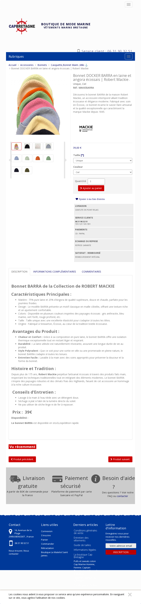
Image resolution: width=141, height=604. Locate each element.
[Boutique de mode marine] (25, 26)
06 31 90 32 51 (22, 543)
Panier (44, 539)
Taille (78, 155)
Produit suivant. (121, 459)
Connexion (46, 531)
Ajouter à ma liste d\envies (91, 199)
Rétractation (47, 548)
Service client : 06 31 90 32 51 (107, 50)
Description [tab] (19, 271)
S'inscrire (46, 535)
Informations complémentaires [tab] (54, 271)
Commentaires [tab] (91, 271)
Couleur (78, 166)
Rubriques (16, 56)
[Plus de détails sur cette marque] (86, 127)
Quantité (80, 181)
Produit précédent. (23, 459)
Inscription (120, 552)
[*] (82, 155)
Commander (47, 543)
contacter (122, 496)
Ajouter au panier (92, 188)
